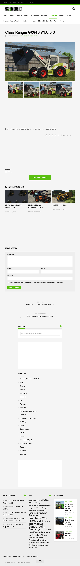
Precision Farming (37, 540)
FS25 (32, 521)
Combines (35, 16)
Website (10, 275)
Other (62, 21)
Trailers (44, 16)
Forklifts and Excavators (30, 36)
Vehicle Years (35, 545)
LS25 (31, 532)
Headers (23, 415)
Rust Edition (37, 542)
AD (29, 500)
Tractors (19, 16)
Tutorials (23, 450)
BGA (47, 500)
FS (47, 519)
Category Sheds (45, 505)
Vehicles (62, 16)
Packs (56, 21)
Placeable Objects (45, 21)
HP (42, 521)
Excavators (53, 16)
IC (49, 521)
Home (5, 2)
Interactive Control (36, 525)
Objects (33, 21)
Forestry (23, 404)
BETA (43, 500)
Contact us (30, 2)
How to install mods (16, 2)
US (48, 542)
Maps (12, 16)
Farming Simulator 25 (37, 517)
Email (43, 268)
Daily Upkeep (39, 510)
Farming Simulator (38, 513)
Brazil (34, 503)
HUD (46, 521)
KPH (47, 530)
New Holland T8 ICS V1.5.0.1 (69, 522)
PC (42, 537)
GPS (38, 521)
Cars (69, 16)
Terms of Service (32, 556)
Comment (11, 254)
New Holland (37, 537)
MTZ (41, 535)
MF (39, 535)
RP (33, 542)
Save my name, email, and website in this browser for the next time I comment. (37, 282)
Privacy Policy (18, 556)
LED (49, 530)
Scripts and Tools (26, 443)
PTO (30, 543)
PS (47, 540)
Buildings (24, 21)
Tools (45, 542)
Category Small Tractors (35, 508)
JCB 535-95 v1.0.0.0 (59, 205)
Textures (23, 447)
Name (9, 268)
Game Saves (24, 429)
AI (31, 500)
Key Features (40, 530)
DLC (45, 510)
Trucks (26, 16)
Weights (23, 454)
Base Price (36, 500)
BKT (30, 502)
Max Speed (33, 535)
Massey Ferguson (41, 532)
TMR (42, 542)
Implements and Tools (11, 21)
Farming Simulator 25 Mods (29, 379)
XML (35, 548)
